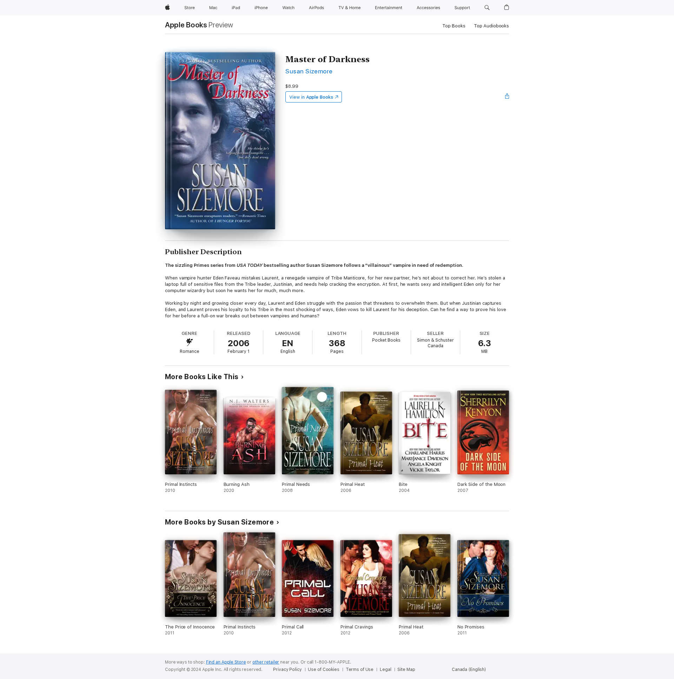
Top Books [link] (453, 25)
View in (311, 97)
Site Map (406, 669)
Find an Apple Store (226, 662)
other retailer (265, 662)
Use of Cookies (323, 669)
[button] (487, 7)
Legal (385, 669)
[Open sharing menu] (507, 97)
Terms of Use (360, 669)
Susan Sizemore (309, 71)
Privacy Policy (287, 669)
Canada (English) (469, 669)
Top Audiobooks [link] (491, 25)
